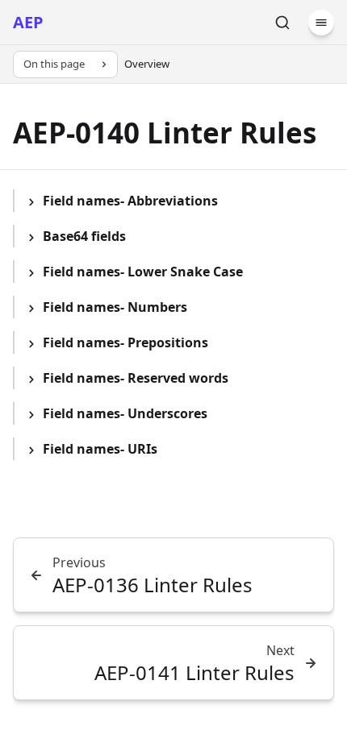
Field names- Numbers (115, 307)
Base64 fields (84, 236)
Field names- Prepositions (125, 342)
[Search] (282, 22)
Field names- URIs (100, 449)
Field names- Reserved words (135, 378)
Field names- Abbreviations (130, 201)
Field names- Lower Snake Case (143, 271)
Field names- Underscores (125, 413)
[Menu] (321, 22)
